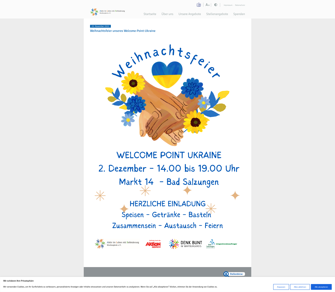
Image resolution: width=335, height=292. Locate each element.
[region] (167, 284)
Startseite (150, 14)
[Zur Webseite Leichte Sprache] (199, 5)
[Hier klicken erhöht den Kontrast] (208, 5)
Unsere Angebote (189, 14)
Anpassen (281, 287)
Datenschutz (240, 5)
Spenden (239, 14)
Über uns (167, 14)
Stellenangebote (217, 14)
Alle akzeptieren (321, 287)
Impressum (228, 5)
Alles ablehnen (300, 287)
